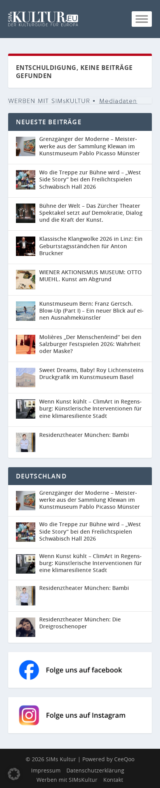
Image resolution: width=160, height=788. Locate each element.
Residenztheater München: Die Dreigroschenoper (80, 623)
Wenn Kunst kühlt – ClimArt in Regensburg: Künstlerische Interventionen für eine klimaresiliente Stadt (90, 408)
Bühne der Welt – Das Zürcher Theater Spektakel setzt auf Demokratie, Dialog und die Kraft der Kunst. (91, 212)
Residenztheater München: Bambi (84, 434)
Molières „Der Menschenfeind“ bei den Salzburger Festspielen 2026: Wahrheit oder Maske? (90, 344)
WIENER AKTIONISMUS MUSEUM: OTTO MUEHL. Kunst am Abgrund (90, 275)
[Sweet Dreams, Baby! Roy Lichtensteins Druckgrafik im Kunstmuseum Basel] (25, 377)
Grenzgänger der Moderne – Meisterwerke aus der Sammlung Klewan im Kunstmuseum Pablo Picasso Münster (89, 146)
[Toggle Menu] (142, 19)
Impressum (46, 770)
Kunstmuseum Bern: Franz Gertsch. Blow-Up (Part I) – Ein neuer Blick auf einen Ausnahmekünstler (91, 310)
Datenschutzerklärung (95, 770)
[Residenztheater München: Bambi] (25, 442)
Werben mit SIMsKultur (67, 779)
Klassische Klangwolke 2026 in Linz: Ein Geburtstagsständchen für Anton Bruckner (91, 245)
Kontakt (113, 779)
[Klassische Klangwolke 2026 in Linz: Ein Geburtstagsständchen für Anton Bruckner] (25, 246)
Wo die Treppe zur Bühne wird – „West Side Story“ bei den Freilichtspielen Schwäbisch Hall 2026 (90, 179)
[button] (14, 774)
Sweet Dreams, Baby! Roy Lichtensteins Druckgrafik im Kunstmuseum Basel (91, 373)
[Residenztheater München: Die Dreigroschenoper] (27, 627)
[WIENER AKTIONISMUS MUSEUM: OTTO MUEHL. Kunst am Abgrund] (25, 279)
